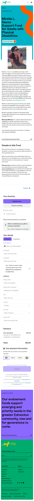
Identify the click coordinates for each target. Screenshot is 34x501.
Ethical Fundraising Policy (19, 496)
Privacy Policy (4, 493)
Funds (4, 8)
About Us (20, 469)
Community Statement (7, 496)
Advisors (4, 474)
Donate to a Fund (6, 480)
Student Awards (6, 478)
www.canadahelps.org (8, 168)
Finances (25, 493)
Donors (4, 471)
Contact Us (21, 471)
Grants (4, 476)
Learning (4, 469)
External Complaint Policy (15, 493)
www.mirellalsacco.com (18, 100)
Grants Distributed (7, 483)
